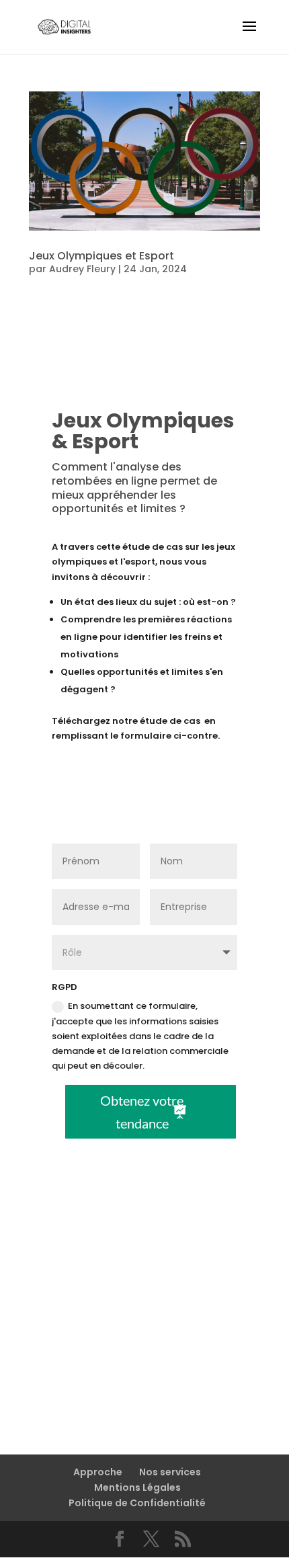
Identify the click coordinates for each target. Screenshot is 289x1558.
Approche (97, 1472)
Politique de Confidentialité (137, 1503)
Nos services (170, 1472)
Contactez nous (136, 1356)
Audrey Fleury (82, 269)
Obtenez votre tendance (141, 1111)
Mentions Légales (137, 1487)
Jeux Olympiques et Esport (101, 255)
